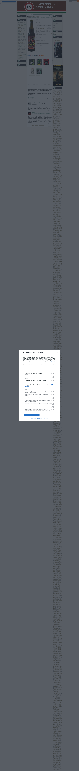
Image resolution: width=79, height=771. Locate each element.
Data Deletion (33, 418)
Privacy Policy (45, 418)
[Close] (58, 352)
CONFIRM (32, 414)
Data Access (39, 418)
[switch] (52, 373)
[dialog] (39, 385)
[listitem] (39, 371)
